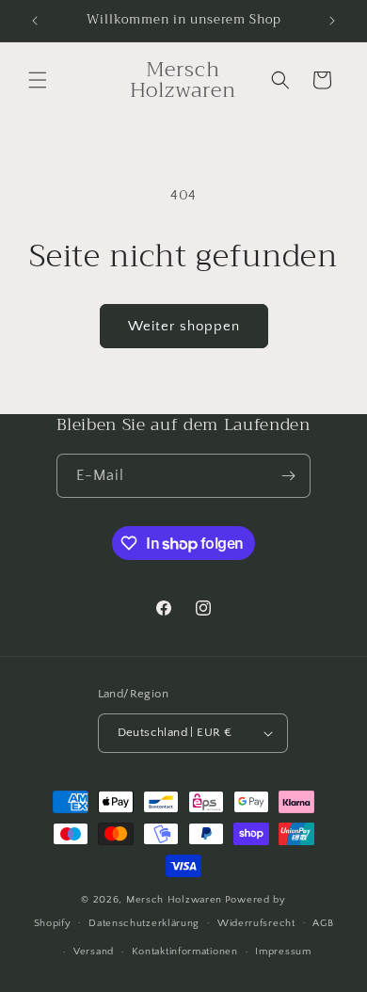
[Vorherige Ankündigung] (35, 20)
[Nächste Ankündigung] (332, 20)
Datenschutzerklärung (143, 923)
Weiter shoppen (184, 326)
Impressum (283, 951)
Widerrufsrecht (256, 923)
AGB (322, 923)
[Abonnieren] (289, 476)
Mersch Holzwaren (174, 899)
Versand (93, 951)
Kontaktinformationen (185, 951)
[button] (37, 80)
